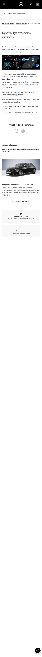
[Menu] (4, 4)
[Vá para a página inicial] (21, 4)
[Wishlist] (30, 4)
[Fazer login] (37, 4)
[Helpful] (17, 131)
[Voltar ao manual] (5, 14)
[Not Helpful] (23, 131)
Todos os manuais (8, 23)
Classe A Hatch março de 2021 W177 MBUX (21, 23)
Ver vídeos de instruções (21, 201)
